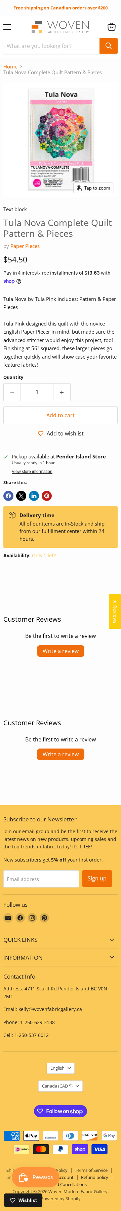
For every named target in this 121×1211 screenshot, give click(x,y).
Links (10, 1177)
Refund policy (94, 1177)
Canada (57, 1086)
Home (10, 66)
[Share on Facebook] (8, 496)
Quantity (13, 377)
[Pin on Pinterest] (47, 496)
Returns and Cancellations (61, 1184)
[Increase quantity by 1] (62, 392)
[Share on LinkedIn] (34, 496)
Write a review (61, 651)
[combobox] (51, 46)
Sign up (97, 878)
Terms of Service (91, 1170)
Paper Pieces (25, 246)
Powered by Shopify (61, 1198)
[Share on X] (21, 496)
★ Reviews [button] (115, 611)
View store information (32, 471)
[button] (111, 27)
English (57, 1068)
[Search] (108, 46)
